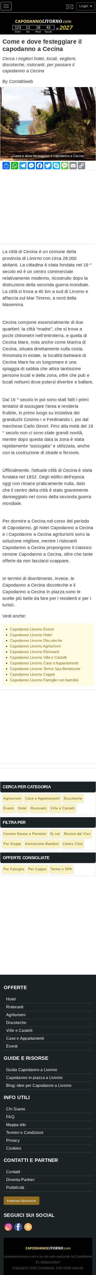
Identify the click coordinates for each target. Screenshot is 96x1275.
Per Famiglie (13, 869)
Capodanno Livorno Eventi (32, 629)
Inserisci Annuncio (21, 1201)
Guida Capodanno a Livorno (31, 1070)
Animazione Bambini (42, 844)
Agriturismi (12, 798)
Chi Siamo (15, 1109)
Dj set (55, 834)
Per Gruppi (12, 844)
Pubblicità (15, 1187)
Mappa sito (16, 1125)
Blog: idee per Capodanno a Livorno (39, 1085)
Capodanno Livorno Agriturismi (35, 646)
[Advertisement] (48, 205)
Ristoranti (39, 808)
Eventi (8, 808)
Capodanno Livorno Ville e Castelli (38, 657)
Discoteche (73, 798)
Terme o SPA (61, 869)
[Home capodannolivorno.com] (52, 20)
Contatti (13, 1172)
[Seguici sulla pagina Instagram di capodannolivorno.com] (8, 1226)
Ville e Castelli (62, 808)
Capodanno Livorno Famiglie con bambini (44, 680)
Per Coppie (37, 869)
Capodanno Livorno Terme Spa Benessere (45, 669)
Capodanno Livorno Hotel (31, 635)
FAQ (10, 1117)
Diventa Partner (20, 1180)
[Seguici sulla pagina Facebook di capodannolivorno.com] (18, 1226)
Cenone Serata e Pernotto (24, 834)
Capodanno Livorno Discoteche (36, 640)
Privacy (13, 1140)
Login (84, 6)
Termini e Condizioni (24, 1132)
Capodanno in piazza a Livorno (34, 1078)
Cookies (13, 1148)
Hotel (22, 808)
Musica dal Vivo (77, 834)
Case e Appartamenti (42, 798)
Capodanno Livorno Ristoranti (34, 652)
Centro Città (73, 844)
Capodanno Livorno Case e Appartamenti (44, 663)
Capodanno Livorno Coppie (32, 674)
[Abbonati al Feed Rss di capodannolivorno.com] (28, 1226)
